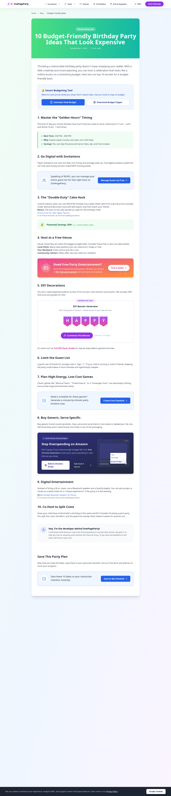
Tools (69, 4)
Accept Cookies (156, 791)
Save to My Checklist (114, 578)
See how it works (79, 465)
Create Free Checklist (113, 400)
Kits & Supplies (119, 4)
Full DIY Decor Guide (64, 348)
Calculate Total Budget (65, 102)
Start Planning (154, 4)
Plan (139, 4)
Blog (42, 13)
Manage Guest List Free (112, 180)
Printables (101, 4)
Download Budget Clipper (109, 102)
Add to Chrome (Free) (55, 465)
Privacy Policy (112, 791)
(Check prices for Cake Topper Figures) (53, 213)
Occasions (52, 4)
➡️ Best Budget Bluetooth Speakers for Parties (56, 495)
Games (86, 4)
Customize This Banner (78, 335)
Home (33, 13)
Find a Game (117, 268)
